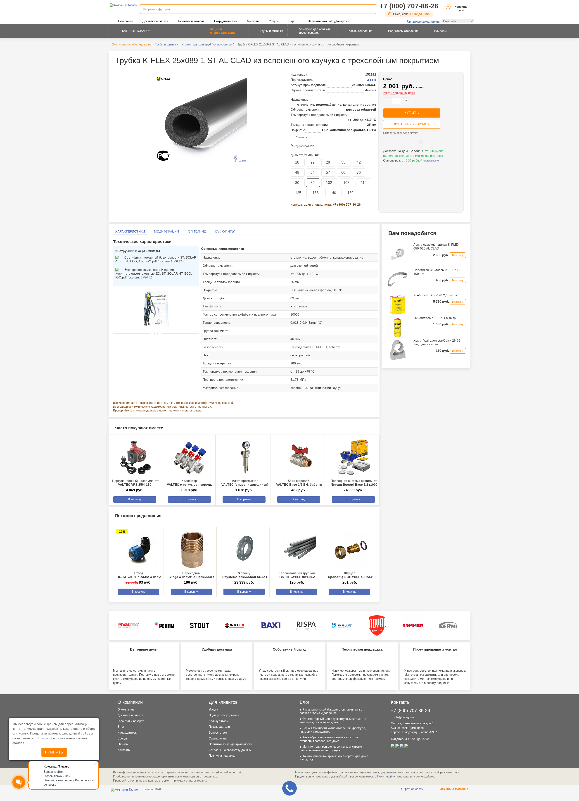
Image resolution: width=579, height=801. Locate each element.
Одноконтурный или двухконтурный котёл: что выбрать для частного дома (333, 720)
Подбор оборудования (224, 715)
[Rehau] (164, 625)
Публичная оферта (222, 755)
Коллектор (204, 482)
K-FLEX (370, 80)
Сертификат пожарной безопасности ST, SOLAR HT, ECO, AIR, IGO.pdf (160, 259)
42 (359, 162)
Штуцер (371, 575)
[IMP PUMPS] (342, 625)
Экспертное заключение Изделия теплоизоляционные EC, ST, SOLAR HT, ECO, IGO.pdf (153, 273)
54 (313, 172)
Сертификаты (218, 738)
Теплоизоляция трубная (297, 575)
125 (298, 193)
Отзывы (123, 744)
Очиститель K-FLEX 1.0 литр (434, 318)
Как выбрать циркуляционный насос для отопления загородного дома (329, 739)
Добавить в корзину (411, 124)
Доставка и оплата (155, 21)
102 (329, 183)
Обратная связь (411, 789)
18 (297, 162)
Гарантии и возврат (191, 21)
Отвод (157, 575)
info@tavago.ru (403, 717)
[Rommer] (413, 625)
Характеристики (130, 231)
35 (343, 162)
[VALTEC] (129, 625)
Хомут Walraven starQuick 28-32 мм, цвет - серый (436, 342)
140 (333, 193)
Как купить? (225, 231)
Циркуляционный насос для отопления (141, 482)
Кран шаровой (299, 482)
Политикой (44, 738)
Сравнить (301, 137)
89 (313, 183)
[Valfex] (235, 625)
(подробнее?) (431, 160)
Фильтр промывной (247, 482)
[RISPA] (306, 625)
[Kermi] (448, 625)
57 (328, 172)
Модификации (166, 231)
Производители (219, 726)
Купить (411, 113)
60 (343, 172)
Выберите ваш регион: (424, 21)
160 (350, 193)
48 (297, 172)
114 (364, 183)
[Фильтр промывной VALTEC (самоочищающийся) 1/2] (245, 457)
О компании (124, 21)
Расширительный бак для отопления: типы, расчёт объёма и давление (331, 711)
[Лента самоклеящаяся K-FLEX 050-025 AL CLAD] (397, 254)
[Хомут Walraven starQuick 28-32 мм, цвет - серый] (397, 349)
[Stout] (200, 625)
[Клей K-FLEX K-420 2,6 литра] (397, 304)
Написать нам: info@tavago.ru (328, 21)
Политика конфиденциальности (230, 744)
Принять (54, 752)
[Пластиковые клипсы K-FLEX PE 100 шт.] (397, 279)
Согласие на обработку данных (230, 750)
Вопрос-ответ (218, 732)
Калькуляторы (127, 732)
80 (297, 183)
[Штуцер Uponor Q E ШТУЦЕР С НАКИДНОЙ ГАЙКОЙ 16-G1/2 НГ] (351, 549)
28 (328, 162)
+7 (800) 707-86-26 (409, 6)
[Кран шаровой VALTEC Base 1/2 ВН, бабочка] (300, 457)
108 (346, 183)
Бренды (123, 738)
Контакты (253, 21)
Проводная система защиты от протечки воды (365, 482)
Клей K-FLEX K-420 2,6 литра (435, 295)
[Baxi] (271, 625)
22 (313, 162)
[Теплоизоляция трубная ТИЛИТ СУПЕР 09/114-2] (298, 549)
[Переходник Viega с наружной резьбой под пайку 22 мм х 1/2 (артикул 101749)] (192, 549)
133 (316, 193)
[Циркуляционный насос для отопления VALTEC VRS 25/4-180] (136, 457)
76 (359, 172)
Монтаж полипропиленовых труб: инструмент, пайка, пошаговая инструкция (332, 748)
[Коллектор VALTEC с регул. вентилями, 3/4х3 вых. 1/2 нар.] (190, 457)
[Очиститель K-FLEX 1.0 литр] (397, 327)
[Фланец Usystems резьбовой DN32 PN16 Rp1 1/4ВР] (245, 549)
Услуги (273, 21)
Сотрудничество (225, 21)
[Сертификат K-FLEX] (156, 308)
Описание (197, 231)
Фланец (256, 575)
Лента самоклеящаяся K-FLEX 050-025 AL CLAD (436, 246)
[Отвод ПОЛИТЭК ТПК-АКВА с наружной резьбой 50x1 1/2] (139, 549)
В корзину (135, 499)
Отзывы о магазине (453, 789)
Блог (121, 726)
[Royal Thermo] (377, 625)
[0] (447, 10)
